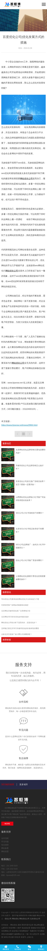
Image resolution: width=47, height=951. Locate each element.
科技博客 (12, 928)
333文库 (17, 937)
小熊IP (19, 928)
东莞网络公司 (6, 931)
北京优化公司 (35, 919)
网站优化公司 (26, 178)
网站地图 (32, 915)
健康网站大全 (19, 934)
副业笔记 (15, 931)
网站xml (40, 915)
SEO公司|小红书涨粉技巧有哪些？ (30, 513)
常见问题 (23, 730)
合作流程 (23, 701)
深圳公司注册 (9, 937)
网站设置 (5, 851)
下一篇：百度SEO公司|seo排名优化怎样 (30, 434)
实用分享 (36, 934)
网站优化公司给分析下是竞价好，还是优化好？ (19, 623)
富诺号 (24, 937)
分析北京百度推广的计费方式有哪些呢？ (16, 634)
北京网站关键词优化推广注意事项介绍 (15, 611)
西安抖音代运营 (28, 925)
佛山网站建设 (39, 925)
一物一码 (28, 934)
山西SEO (5, 928)
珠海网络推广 (24, 931)
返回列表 (24, 434)
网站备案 (5, 848)
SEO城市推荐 (7, 784)
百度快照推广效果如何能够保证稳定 (14, 605)
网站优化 (11, 808)
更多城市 (23, 784)
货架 (20, 925)
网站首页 (6, 949)
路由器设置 (26, 928)
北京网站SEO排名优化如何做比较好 (15, 617)
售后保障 (23, 758)
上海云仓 (30, 937)
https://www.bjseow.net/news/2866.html (19, 425)
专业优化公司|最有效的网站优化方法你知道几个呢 (20, 599)
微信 (29, 949)
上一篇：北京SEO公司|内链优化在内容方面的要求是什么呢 (17, 434)
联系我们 (41, 949)
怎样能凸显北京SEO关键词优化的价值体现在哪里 (20, 628)
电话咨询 (17, 949)
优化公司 (8, 919)
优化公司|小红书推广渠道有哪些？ (30, 560)
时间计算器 (40, 928)
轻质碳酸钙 (9, 934)
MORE (7, 824)
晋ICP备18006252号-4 (20, 915)
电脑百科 (33, 931)
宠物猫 (33, 928)
